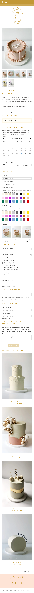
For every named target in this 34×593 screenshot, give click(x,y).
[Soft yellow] (24, 194)
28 (25, 153)
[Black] (21, 194)
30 (4, 156)
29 (30, 153)
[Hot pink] (10, 198)
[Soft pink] (3, 198)
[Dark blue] (10, 201)
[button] (5, 2)
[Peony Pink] (6, 198)
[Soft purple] (13, 198)
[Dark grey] (17, 194)
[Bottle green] (3, 201)
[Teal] (17, 201)
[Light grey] (13, 194)
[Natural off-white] (3, 194)
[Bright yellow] (28, 194)
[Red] (28, 201)
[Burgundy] (24, 201)
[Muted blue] (13, 201)
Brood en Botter (25, 590)
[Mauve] (17, 198)
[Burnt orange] (24, 198)
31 (8, 156)
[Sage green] (6, 201)
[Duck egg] (21, 201)
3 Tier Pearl (27, 572)
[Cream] (6, 194)
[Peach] (28, 198)
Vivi (3, 572)
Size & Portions (10, 115)
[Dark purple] (21, 198)
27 (21, 153)
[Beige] (10, 194)
